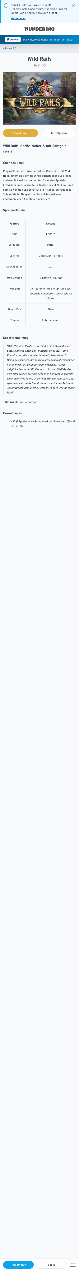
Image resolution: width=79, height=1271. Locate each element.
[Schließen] (73, 5)
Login (51, 1265)
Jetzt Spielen (58, 133)
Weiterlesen (18, 18)
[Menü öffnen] (73, 1265)
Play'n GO (9, 48)
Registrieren (18, 1265)
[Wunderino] (39, 29)
